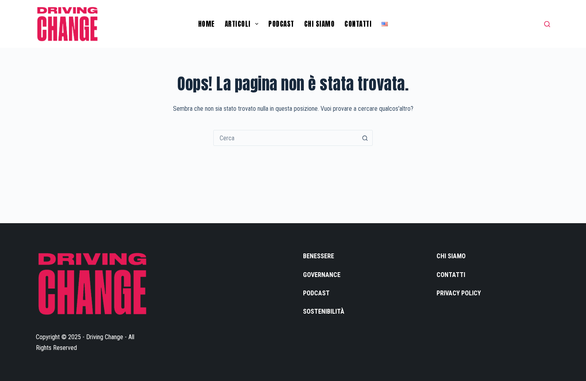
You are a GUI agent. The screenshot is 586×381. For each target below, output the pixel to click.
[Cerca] (547, 24)
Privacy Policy (459, 293)
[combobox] (285, 138)
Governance (321, 275)
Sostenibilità (323, 311)
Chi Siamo (319, 24)
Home (206, 24)
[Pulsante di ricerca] (364, 137)
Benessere (318, 256)
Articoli (238, 24)
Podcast (281, 24)
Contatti (358, 24)
